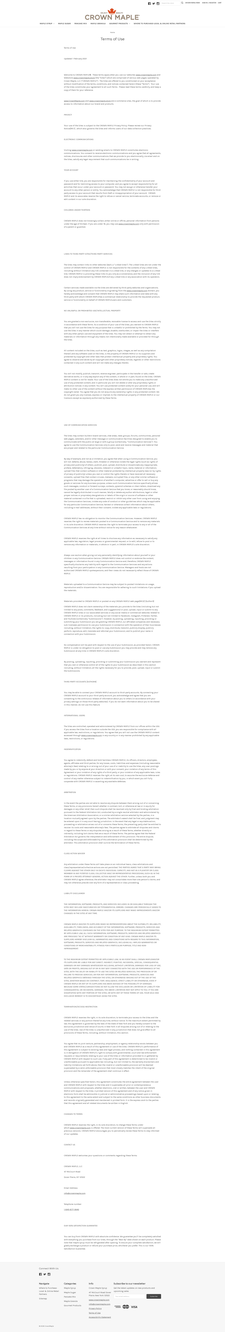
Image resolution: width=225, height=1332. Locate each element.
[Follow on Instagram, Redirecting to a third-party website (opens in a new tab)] (158, 3)
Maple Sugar (64, 23)
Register (212, 3)
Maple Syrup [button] (46, 23)
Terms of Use (95, 1313)
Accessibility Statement (100, 1317)
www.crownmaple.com (146, 75)
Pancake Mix (80, 23)
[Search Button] (182, 3)
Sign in (204, 3)
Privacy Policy (95, 1308)
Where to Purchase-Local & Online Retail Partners (159, 23)
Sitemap (43, 1298)
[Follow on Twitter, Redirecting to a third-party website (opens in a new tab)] (153, 3)
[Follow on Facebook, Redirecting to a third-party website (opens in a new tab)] (149, 3)
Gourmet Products (72, 1305)
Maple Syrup (70, 1288)
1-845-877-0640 (71, 1209)
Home (112, 32)
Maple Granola (98, 23)
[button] (220, 2)
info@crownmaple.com (74, 1193)
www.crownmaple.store (84, 78)
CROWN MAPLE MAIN (192, 3)
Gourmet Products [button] (118, 23)
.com (137, 291)
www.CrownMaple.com (74, 101)
